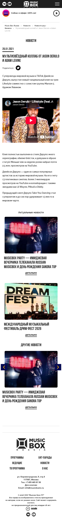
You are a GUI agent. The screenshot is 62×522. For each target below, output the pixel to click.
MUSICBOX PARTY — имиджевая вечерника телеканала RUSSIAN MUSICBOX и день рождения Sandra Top (30, 262)
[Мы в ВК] (4, 4)
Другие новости (31, 345)
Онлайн (34, 509)
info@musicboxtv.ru (34, 487)
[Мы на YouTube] (10, 4)
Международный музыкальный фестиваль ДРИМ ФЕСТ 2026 (26, 327)
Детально (31, 273)
